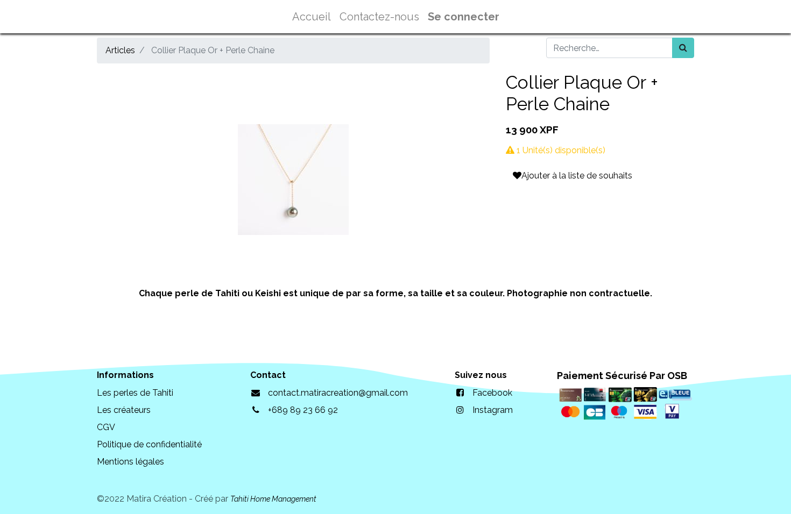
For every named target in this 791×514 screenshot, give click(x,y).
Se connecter (463, 16)
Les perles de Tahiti (135, 393)
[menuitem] (311, 16)
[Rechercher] (683, 48)
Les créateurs (124, 410)
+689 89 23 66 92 (303, 410)
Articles (120, 50)
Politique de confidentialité (149, 444)
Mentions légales (130, 461)
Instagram (492, 410)
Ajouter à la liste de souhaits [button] (576, 175)
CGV (106, 427)
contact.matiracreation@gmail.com (338, 393)
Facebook (492, 393)
